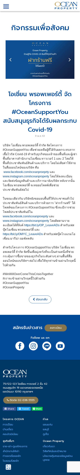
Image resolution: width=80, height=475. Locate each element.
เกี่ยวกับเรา (49, 446)
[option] (40, 59)
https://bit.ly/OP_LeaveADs (42, 225)
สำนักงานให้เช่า (11, 451)
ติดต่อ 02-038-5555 (22, 400)
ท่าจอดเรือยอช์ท (12, 456)
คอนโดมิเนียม (10, 434)
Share (10, 408)
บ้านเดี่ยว (8, 429)
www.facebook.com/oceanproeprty (26, 172)
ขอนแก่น (47, 425)
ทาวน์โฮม (8, 425)
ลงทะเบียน (56, 328)
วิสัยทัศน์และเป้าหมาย (54, 451)
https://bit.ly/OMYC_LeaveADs (23, 234)
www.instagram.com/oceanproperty (26, 176)
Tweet (25, 408)
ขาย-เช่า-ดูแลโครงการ (15, 446)
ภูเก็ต (46, 434)
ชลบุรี (46, 429)
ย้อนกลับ (41, 299)
